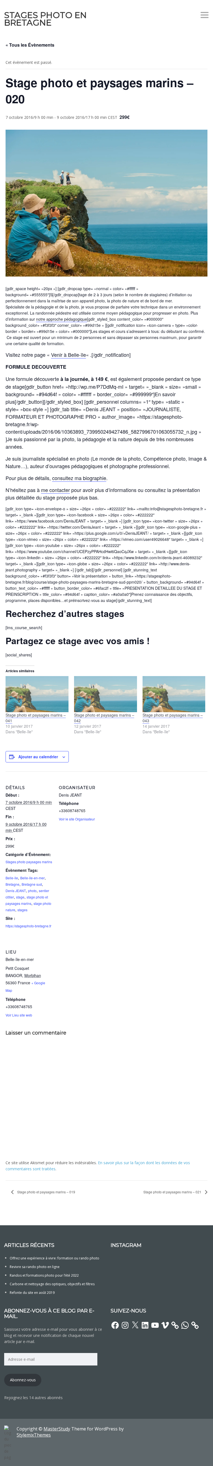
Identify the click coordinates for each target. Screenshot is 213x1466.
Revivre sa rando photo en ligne (35, 1266)
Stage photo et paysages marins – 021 (172, 1191)
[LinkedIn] (145, 1325)
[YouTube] (155, 1325)
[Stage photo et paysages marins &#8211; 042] (105, 694)
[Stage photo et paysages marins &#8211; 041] (37, 694)
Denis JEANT (16, 890)
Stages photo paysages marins (29, 861)
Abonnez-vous (23, 1379)
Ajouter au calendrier (38, 756)
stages (22, 909)
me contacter (55, 489)
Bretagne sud (32, 884)
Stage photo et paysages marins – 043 (173, 717)
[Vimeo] (165, 1325)
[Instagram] (125, 1325)
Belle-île (12, 877)
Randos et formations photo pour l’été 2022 (44, 1275)
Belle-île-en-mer (32, 877)
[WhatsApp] (185, 1325)
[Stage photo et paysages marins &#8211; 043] (174, 694)
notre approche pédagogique (61, 319)
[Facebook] (115, 1325)
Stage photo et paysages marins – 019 (45, 1191)
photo (32, 890)
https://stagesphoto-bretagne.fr (28, 925)
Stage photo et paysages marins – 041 (36, 717)
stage (20, 897)
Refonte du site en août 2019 (32, 1292)
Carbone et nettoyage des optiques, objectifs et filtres (52, 1284)
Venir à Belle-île (68, 354)
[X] (135, 1325)
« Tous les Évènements (30, 45)
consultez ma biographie (79, 477)
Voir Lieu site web (19, 1015)
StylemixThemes (34, 1435)
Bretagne (12, 884)
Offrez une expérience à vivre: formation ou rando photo (54, 1258)
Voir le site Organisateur (77, 819)
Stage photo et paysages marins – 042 (104, 717)
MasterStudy (57, 1429)
